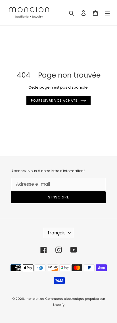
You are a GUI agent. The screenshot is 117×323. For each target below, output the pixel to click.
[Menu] (107, 12)
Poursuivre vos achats (54, 100)
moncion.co (35, 298)
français (57, 233)
